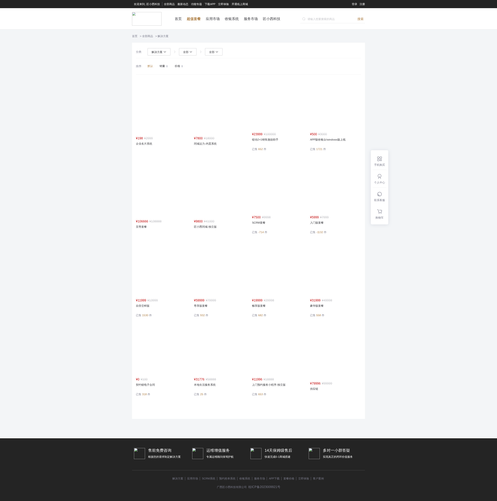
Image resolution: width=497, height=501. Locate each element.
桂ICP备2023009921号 (264, 487)
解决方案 (163, 36)
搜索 (360, 19)
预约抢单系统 (227, 478)
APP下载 (274, 478)
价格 (178, 66)
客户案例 (318, 478)
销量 (163, 66)
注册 (362, 4)
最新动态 (182, 4)
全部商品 (169, 4)
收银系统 (232, 19)
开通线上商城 (240, 4)
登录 (354, 4)
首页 (178, 19)
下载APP (210, 4)
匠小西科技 (271, 19)
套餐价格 (288, 478)
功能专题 (196, 4)
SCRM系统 (208, 478)
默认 (150, 66)
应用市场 (213, 19)
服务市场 (251, 19)
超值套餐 (194, 19)
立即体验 (223, 4)
